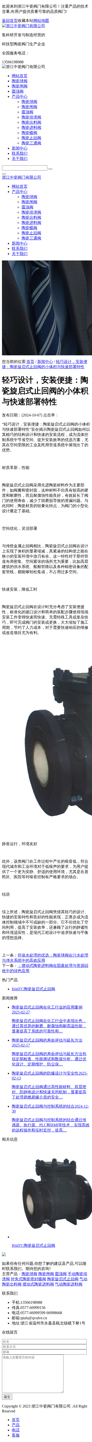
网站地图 (41, 20)
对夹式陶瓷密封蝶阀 (28, 1279)
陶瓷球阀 (29, 1274)
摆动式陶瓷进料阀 (38, 1284)
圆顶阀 (61, 1274)
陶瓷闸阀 (46, 1274)
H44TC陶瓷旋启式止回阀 (33, 989)
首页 (30, 362)
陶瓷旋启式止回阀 (63, 1279)
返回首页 (10, 20)
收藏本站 (25, 20)
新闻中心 (45, 362)
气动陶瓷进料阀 (68, 1284)
